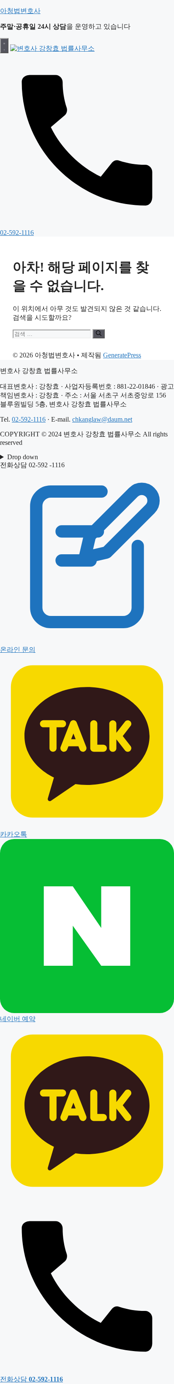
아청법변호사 (20, 10)
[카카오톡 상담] (87, 1195)
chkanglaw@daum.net (102, 419)
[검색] (98, 333)
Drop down (22, 456)
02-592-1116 (29, 419)
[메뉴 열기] (4, 45)
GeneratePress (122, 355)
